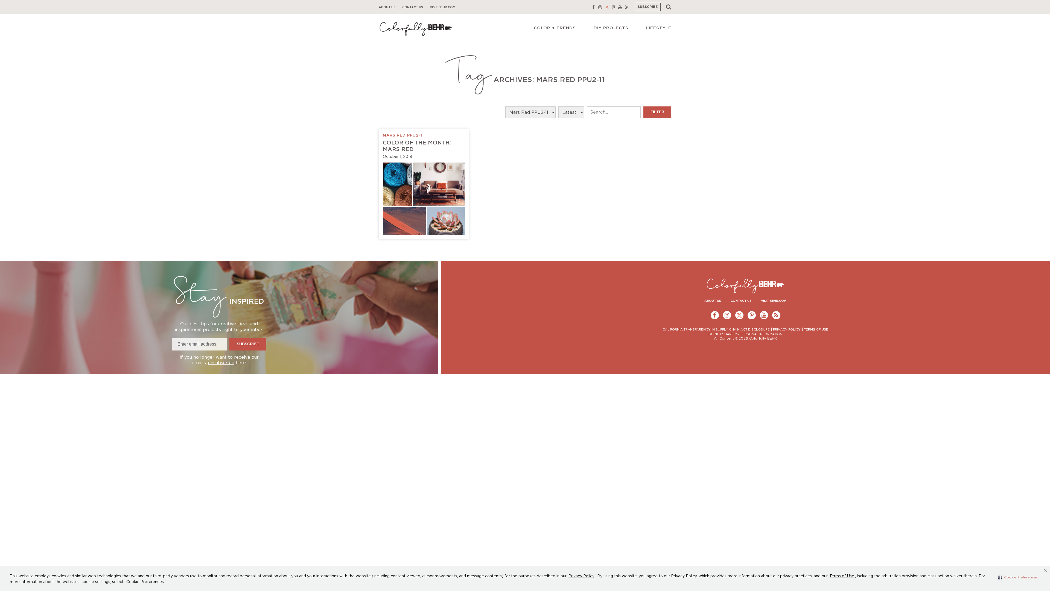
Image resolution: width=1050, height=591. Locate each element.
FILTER (657, 112)
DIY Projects (611, 28)
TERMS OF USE (816, 329)
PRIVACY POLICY (787, 329)
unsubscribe (221, 363)
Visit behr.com (442, 7)
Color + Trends (555, 28)
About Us (387, 7)
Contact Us (412, 7)
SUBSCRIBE (648, 6)
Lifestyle (658, 28)
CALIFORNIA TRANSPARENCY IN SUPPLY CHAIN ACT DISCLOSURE (716, 329)
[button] (1018, 577)
